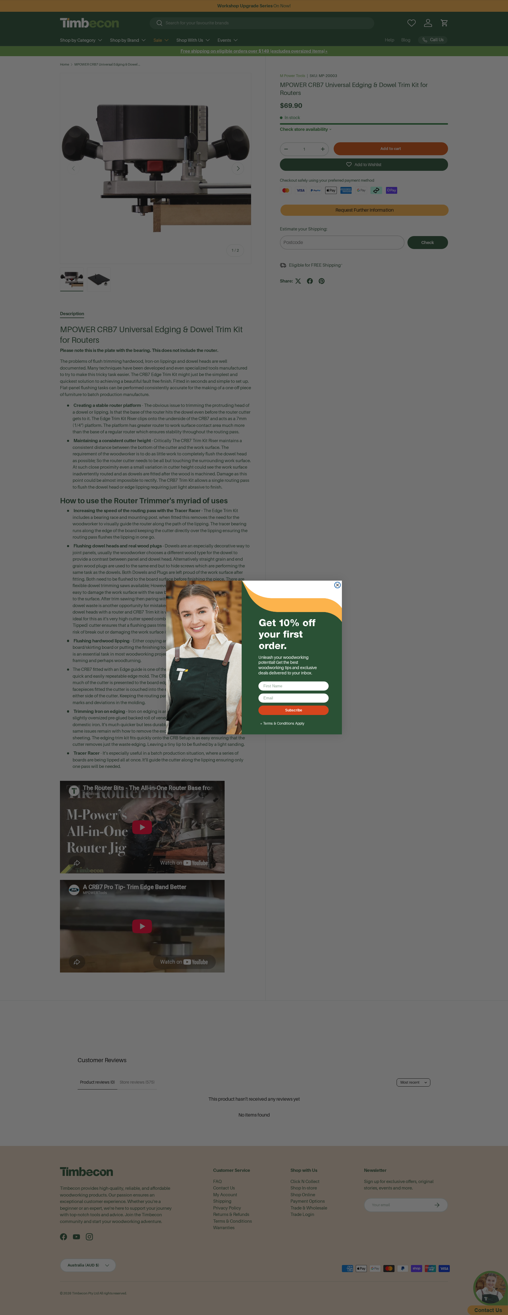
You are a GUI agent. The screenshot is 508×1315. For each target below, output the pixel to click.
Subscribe (293, 710)
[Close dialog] (337, 585)
